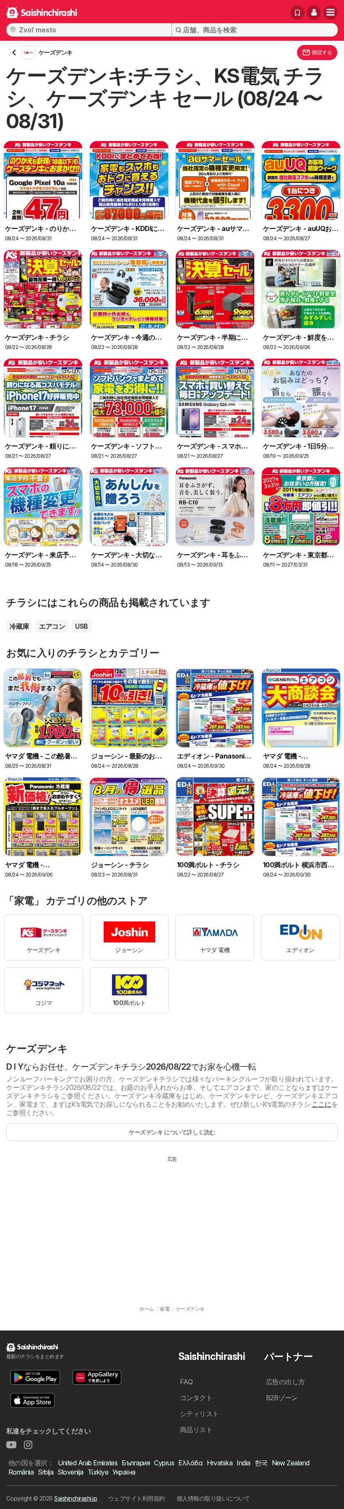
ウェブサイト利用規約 (136, 1498)
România (21, 1472)
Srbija (45, 1472)
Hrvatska (219, 1463)
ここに (321, 1104)
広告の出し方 (285, 1382)
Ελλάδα (190, 1463)
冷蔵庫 (19, 626)
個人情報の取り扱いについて (213, 1498)
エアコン (52, 626)
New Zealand (291, 1463)
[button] (314, 12)
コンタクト (196, 1398)
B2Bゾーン (282, 1398)
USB (81, 626)
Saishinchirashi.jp (75, 1498)
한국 (261, 1463)
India (243, 1463)
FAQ (186, 1382)
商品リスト (196, 1429)
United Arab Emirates (87, 1463)
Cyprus (164, 1463)
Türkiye (98, 1472)
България (136, 1463)
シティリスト (199, 1413)
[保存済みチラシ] (297, 12)
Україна (123, 1472)
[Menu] (330, 12)
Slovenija (70, 1472)
